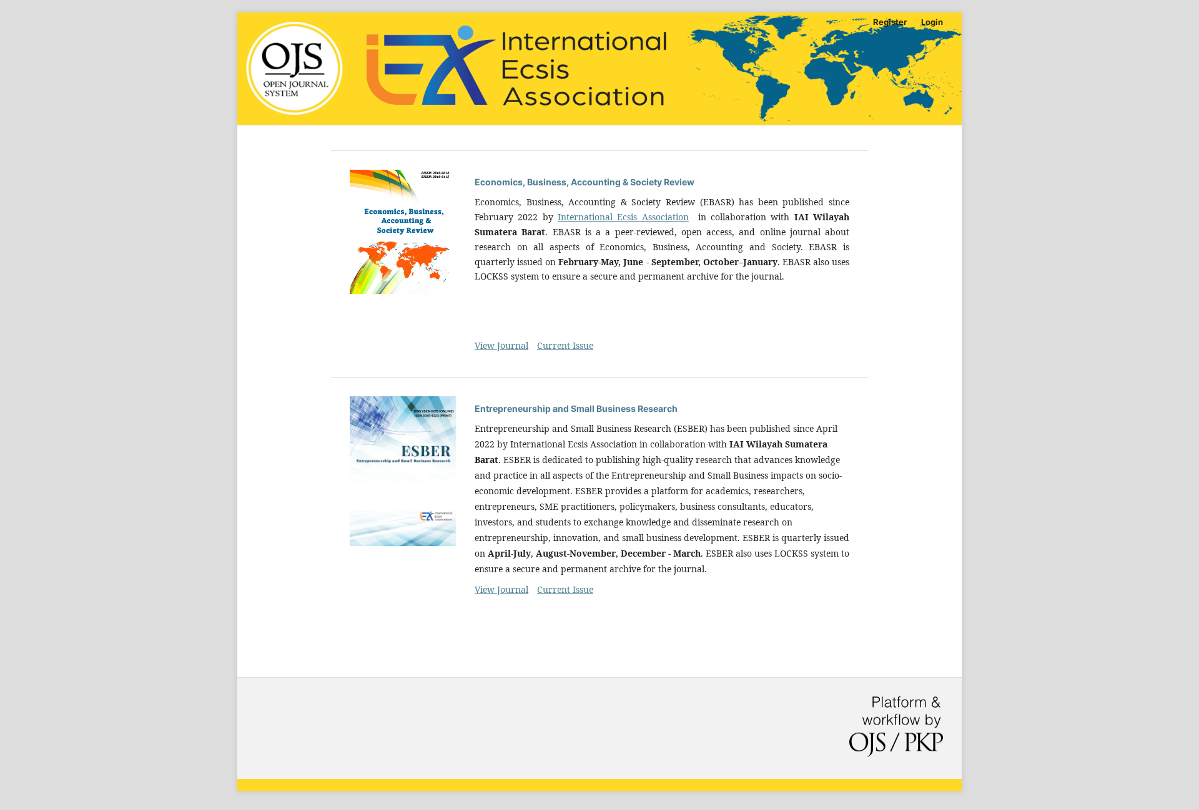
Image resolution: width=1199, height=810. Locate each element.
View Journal (501, 345)
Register (890, 22)
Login (932, 22)
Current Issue (565, 345)
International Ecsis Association (623, 217)
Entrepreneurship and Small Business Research (576, 408)
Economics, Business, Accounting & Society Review (584, 182)
